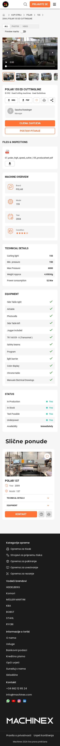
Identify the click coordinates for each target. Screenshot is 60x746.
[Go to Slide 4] (46, 76)
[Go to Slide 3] (34, 76)
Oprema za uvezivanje (24, 567)
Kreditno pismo (15, 656)
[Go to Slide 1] (8, 76)
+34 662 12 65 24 (16, 688)
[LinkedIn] (24, 701)
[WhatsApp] (8, 701)
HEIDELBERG (13, 587)
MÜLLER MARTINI (15, 599)
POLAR (29, 15)
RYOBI (9, 624)
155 (38, 15)
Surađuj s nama (16, 669)
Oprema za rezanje (22, 573)
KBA (8, 606)
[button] (40, 4)
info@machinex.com (19, 694)
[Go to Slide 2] (21, 76)
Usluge (10, 644)
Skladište (12, 675)
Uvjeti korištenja (44, 735)
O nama (11, 638)
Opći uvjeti (12, 662)
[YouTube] (13, 701)
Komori (10, 593)
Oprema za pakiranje (23, 561)
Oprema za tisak (20, 549)
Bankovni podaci (16, 650)
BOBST (10, 612)
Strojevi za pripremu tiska (26, 555)
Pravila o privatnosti (18, 735)
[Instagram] (19, 701)
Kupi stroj (16, 15)
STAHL (10, 618)
